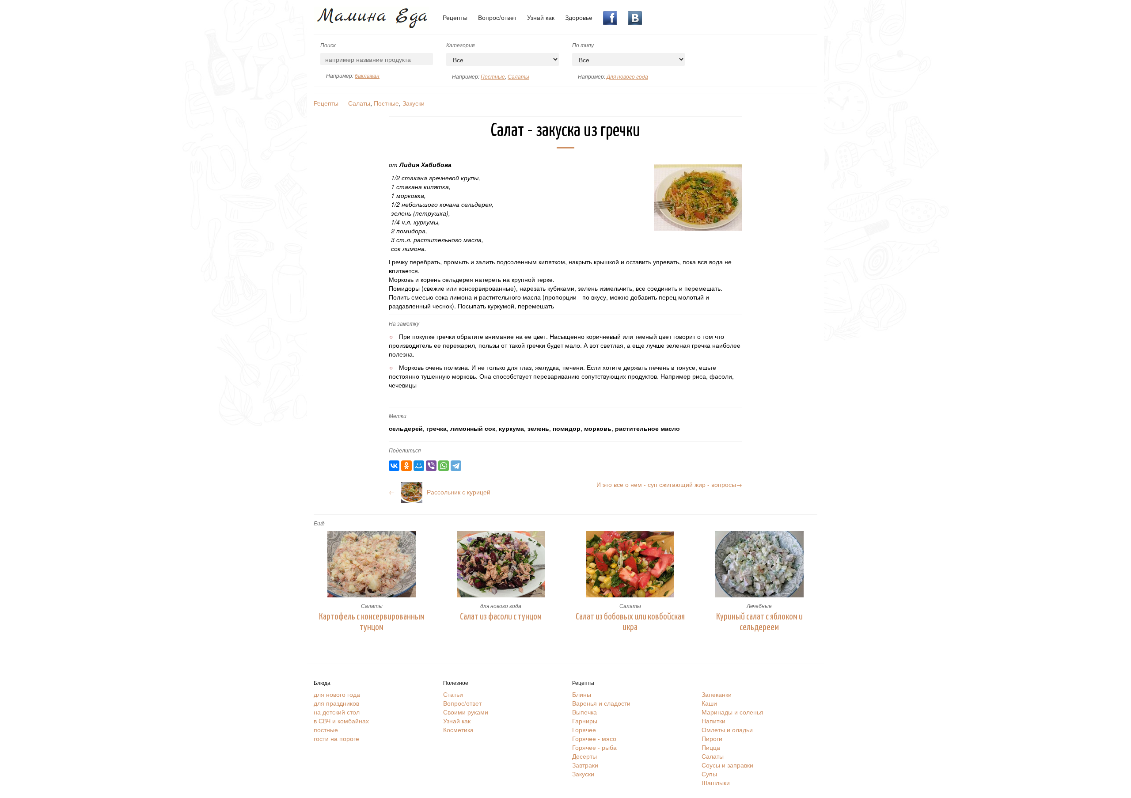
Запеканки (717, 694)
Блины (581, 694)
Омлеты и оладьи (727, 729)
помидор (567, 428)
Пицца (711, 747)
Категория (460, 45)
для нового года (500, 605)
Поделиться (405, 450)
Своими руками (465, 711)
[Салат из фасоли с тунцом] (501, 564)
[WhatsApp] (443, 465)
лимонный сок (472, 428)
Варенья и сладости (601, 703)
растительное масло (647, 428)
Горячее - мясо (594, 738)
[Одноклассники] (406, 465)
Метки (397, 415)
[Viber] (431, 465)
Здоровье (578, 17)
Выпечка (584, 711)
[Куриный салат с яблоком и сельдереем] (760, 564)
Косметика (458, 729)
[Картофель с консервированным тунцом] (372, 564)
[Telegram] (456, 465)
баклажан (367, 75)
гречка (436, 428)
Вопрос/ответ (497, 17)
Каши (709, 703)
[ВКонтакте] (394, 465)
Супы (709, 773)
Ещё (319, 523)
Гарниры (584, 720)
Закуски (413, 103)
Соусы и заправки (727, 764)
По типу (583, 45)
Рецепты (455, 17)
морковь (597, 428)
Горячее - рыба (594, 747)
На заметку (404, 323)
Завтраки (585, 764)
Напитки (713, 720)
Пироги (712, 738)
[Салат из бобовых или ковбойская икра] (630, 564)
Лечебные (759, 605)
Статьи (453, 694)
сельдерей (406, 428)
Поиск (328, 45)
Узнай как (540, 17)
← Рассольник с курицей (439, 491)
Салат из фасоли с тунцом (501, 616)
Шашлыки (716, 782)
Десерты (584, 756)
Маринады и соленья (732, 711)
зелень (538, 428)
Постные (493, 76)
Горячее (584, 729)
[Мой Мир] (419, 465)
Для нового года (627, 76)
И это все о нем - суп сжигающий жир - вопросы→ (669, 484)
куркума (511, 428)
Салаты (518, 76)
